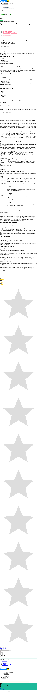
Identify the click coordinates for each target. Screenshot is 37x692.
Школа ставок (4, 10)
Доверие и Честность (3, 278)
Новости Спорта (4, 661)
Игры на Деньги (4, 666)
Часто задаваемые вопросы (7, 35)
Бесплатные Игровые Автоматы (9, 8)
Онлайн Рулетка (6, 6)
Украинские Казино (5, 4)
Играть (1, 20)
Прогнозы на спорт (5, 9)
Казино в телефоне (5, 665)
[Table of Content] (14, 28)
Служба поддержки (6, 34)
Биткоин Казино (6, 7)
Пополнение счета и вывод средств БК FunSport (10, 33)
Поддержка (2, 283)
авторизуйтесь (3, 648)
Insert (9, 691)
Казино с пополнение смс (6, 662)
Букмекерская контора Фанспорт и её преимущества (10, 30)
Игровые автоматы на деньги (8, 672)
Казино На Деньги (7, 676)
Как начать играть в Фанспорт (7, 31)
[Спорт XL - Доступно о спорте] (4, 669)
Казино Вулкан (6, 5)
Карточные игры (4, 663)
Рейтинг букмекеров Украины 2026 (7, 3)
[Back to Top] (0, 680)
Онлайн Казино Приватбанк (6, 664)
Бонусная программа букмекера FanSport (9, 32)
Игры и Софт (2, 280)
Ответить (2, 689)
